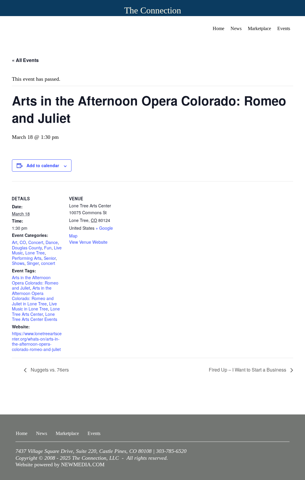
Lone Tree (35, 253)
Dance (52, 242)
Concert (35, 242)
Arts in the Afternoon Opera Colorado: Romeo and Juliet (35, 282)
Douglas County (27, 248)
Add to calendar (43, 165)
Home (218, 28)
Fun (48, 248)
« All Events (25, 60)
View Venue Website (88, 242)
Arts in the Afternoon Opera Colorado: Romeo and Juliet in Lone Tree (33, 296)
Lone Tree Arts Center (36, 311)
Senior (50, 258)
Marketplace (259, 28)
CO (23, 242)
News (236, 28)
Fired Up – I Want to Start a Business (248, 369)
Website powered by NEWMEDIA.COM (60, 464)
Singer (33, 263)
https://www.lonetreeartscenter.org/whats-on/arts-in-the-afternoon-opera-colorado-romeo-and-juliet (37, 341)
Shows (18, 263)
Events (283, 28)
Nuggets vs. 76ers (49, 369)
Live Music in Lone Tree (34, 306)
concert (48, 263)
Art (14, 242)
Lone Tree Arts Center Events (34, 316)
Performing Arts (26, 258)
